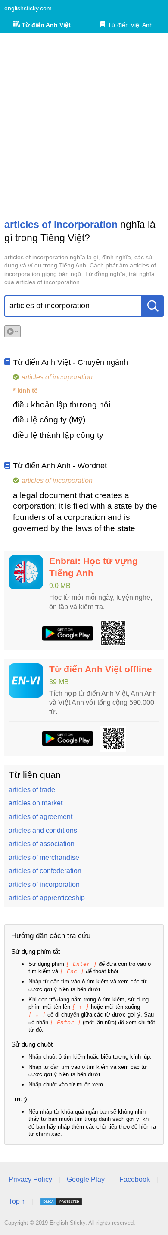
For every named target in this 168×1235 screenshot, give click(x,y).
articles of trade (32, 789)
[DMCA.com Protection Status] (61, 1201)
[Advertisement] (84, 125)
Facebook (134, 1179)
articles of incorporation (44, 884)
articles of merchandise (44, 857)
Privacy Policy (30, 1179)
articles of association (42, 843)
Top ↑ (17, 1201)
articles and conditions (43, 830)
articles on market (35, 803)
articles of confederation (45, 870)
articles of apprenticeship (47, 897)
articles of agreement (40, 816)
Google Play (86, 1179)
